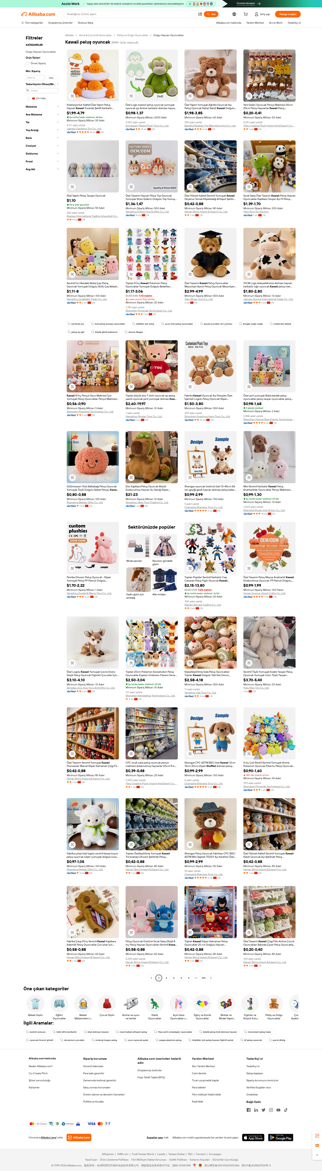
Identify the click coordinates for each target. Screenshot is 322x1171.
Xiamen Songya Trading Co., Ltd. (202, 604)
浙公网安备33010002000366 (221, 1165)
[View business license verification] (194, 1165)
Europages (215, 1154)
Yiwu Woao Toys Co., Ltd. (198, 299)
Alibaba (69, 35)
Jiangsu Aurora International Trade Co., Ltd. (268, 299)
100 (204, 978)
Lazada (161, 1154)
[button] (200, 14)
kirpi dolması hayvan (98, 1032)
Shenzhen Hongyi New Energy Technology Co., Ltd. (269, 419)
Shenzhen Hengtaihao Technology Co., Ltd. (150, 695)
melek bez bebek (282, 324)
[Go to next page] (211, 978)
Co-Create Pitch (38, 1073)
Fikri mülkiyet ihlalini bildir (206, 1094)
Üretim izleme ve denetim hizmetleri (104, 1094)
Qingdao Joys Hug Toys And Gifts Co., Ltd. (91, 687)
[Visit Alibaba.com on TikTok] (286, 1110)
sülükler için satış (145, 324)
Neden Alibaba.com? (41, 1066)
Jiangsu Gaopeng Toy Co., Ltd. (84, 128)
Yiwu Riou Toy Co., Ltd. (256, 687)
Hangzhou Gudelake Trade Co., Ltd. (87, 299)
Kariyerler (34, 1087)
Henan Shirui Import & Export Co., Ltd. (206, 211)
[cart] (246, 14)
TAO (190, 1154)
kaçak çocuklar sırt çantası (218, 324)
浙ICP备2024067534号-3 (256, 1165)
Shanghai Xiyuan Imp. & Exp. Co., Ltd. (264, 510)
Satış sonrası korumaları (96, 1087)
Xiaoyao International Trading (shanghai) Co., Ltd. (93, 216)
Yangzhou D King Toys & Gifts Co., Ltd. (147, 211)
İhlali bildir (197, 1101)
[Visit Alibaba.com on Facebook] (248, 1110)
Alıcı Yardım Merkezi (203, 1066)
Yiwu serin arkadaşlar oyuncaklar (175, 1032)
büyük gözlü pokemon (106, 332)
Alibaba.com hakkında (42, 1058)
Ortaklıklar (252, 1094)
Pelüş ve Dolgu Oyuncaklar (132, 35)
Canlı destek (199, 1073)
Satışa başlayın (254, 1073)
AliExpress (108, 1154)
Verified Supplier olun (258, 1087)
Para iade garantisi (93, 1073)
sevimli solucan (38, 1032)
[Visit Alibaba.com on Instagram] (271, 1110)
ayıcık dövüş (279, 1040)
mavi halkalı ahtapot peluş (133, 1032)
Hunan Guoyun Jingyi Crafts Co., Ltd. (264, 593)
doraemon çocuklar (74, 1040)
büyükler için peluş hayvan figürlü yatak (212, 1040)
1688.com (122, 1154)
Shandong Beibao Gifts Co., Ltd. (85, 502)
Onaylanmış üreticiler (150, 1070)
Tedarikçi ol (252, 1066)
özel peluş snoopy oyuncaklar (110, 324)
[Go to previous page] (151, 978)
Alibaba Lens (48, 1137)
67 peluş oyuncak (253, 1040)
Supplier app (155, 1137)
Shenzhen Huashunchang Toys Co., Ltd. (207, 416)
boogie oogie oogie (253, 324)
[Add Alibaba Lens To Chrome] (79, 1137)
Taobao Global (176, 1154)
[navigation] (42, 507)
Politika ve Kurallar (93, 1101)
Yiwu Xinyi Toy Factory (256, 211)
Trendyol (201, 1154)
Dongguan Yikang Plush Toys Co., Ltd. (147, 125)
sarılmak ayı (77, 324)
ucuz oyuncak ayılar (138, 1040)
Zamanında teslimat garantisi (99, 1080)
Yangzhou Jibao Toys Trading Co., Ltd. (147, 502)
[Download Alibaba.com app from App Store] (253, 1137)
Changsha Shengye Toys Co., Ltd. (203, 507)
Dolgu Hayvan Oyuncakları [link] (169, 35)
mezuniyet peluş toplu (259, 1032)
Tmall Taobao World (143, 1154)
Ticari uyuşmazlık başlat (205, 1080)
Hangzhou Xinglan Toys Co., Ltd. (144, 416)
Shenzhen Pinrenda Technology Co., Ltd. (149, 310)
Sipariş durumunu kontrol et (262, 1080)
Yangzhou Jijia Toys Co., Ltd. (200, 692)
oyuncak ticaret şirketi (41, 1040)
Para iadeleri (199, 1087)
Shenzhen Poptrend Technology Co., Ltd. (90, 411)
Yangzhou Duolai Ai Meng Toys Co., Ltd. (89, 593)
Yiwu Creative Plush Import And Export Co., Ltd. (269, 125)
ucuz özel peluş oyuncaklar (179, 324)
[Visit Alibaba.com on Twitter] (263, 1110)
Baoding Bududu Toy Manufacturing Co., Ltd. (210, 125)
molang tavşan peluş (106, 1040)
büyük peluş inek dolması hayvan (220, 1032)
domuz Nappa (135, 332)
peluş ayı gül (77, 332)
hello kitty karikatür (66, 1032)
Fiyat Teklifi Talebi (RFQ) (151, 1077)
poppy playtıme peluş (170, 1040)
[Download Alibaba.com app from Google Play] (280, 1137)
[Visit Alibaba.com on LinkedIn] (256, 1110)
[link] (317, 1135)
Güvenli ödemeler (93, 1066)
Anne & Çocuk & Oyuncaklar (95, 35)
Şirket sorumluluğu (39, 1080)
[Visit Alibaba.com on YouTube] (278, 1110)
